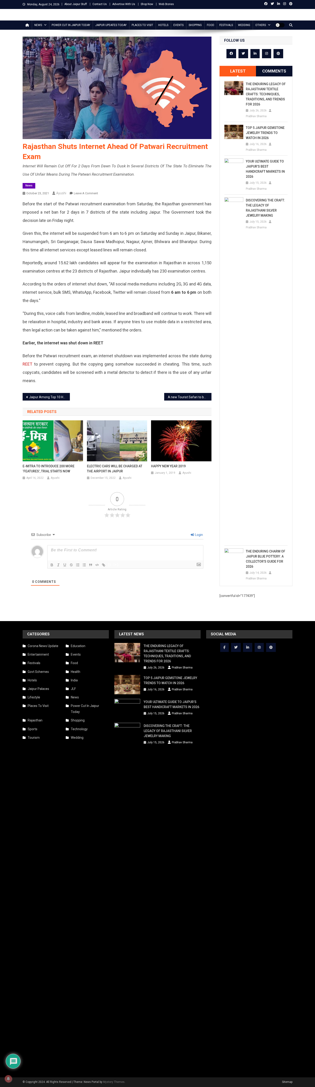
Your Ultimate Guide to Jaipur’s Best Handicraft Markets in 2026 (265, 169)
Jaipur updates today (111, 25)
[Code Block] (97, 565)
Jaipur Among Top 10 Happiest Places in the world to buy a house (49, 397)
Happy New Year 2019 (168, 466)
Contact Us (99, 4)
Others (260, 25)
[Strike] (71, 565)
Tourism (34, 737)
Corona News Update (43, 646)
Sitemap (287, 1082)
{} (109, 564)
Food (210, 25)
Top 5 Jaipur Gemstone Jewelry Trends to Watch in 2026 (265, 133)
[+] (116, 564)
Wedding (244, 25)
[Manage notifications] (8, 1078)
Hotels (163, 25)
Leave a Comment (86, 193)
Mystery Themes (114, 1082)
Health (75, 672)
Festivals (226, 25)
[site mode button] (280, 25)
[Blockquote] (90, 565)
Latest (238, 71)
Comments (274, 71)
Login (198, 535)
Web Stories (166, 4)
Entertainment (38, 654)
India (74, 680)
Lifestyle (34, 697)
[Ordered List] (77, 565)
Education (78, 646)
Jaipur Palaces (38, 689)
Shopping (195, 25)
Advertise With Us (123, 4)
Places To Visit (142, 25)
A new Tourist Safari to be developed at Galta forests (189, 397)
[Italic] (58, 565)
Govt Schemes (38, 672)
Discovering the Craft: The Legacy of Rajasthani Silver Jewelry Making (265, 207)
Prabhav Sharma (256, 116)
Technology (79, 729)
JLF (73, 689)
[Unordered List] (84, 565)
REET (27, 364)
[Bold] (52, 565)
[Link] (103, 565)
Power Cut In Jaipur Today (71, 25)
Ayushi (61, 193)
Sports (32, 729)
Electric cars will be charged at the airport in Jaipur (114, 468)
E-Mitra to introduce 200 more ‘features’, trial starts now (48, 468)
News (38, 25)
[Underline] (65, 565)
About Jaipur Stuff (75, 4)
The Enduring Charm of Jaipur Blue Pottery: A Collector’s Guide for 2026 (265, 558)
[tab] (238, 71)
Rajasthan (35, 720)
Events (178, 25)
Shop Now (147, 4)
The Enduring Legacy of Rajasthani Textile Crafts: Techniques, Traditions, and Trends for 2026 (266, 94)
